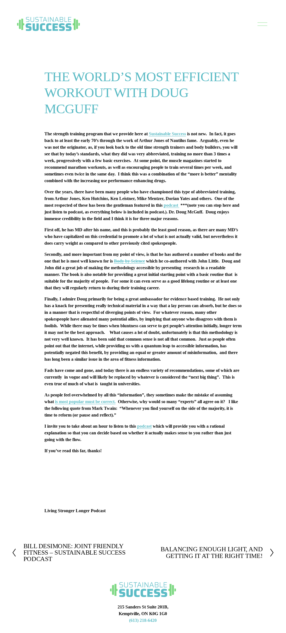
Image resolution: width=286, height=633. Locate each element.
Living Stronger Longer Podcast (75, 510)
